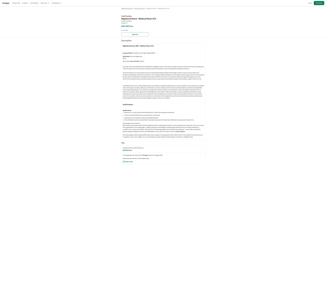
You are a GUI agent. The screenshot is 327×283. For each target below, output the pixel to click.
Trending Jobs (56, 3)
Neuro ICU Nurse (140, 8)
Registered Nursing (127, 8)
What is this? (129, 162)
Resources (44, 3)
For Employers (34, 3)
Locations (25, 3)
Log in (310, 3)
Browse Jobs (16, 3)
